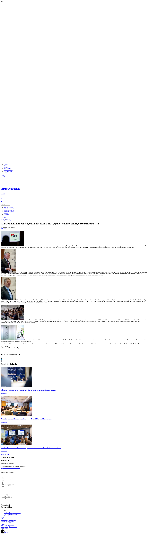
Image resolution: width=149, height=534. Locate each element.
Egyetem (6, 164)
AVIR (2, 518)
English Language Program (7, 525)
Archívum (6, 215)
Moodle (6, 167)
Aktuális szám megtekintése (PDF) (12, 513)
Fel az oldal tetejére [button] (5, 454)
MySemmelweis (8, 171)
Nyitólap (3, 220)
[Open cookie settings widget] (3, 531)
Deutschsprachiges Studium (7, 521)
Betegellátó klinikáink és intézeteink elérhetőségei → (10, 468)
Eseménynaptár (4, 528)
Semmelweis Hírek (10, 188)
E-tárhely (3, 524)
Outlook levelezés (8, 170)
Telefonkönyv (7, 168)
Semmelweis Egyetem (6, 515)
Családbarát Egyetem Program (8, 520)
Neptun (5, 165)
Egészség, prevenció (9, 208)
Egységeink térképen (4, 469)
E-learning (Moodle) (6, 522)
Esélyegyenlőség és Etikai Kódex (9, 527)
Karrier (5, 172)
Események (6, 214)
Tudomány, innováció (9, 211)
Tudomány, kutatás (10, 220)
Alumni (2, 517)
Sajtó (5, 217)
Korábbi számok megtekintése (11, 514)
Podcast (6, 213)
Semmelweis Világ (8, 207)
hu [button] (1, 192)
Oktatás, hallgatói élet (9, 210)
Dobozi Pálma (3, 228)
